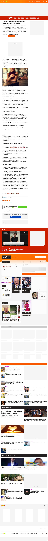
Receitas (6, 393)
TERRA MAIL (31, 1)
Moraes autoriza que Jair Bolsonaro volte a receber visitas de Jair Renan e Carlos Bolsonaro (12, 443)
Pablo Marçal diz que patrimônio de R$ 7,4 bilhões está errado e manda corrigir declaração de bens (12, 468)
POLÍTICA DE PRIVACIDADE (32, 533)
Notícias (10, 203)
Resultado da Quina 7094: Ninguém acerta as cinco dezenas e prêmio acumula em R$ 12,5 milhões (14, 498)
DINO (6, 203)
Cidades (2, 482)
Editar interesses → (43, 261)
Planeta (30, 393)
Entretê (31, 489)
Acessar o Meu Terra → (15, 257)
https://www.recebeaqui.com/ (13, 193)
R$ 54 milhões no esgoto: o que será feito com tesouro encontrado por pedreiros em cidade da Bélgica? (14, 491)
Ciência (6, 386)
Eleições (2, 466)
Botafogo (6, 373)
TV (29, 386)
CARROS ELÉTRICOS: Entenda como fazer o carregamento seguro (37, 443)
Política (2, 409)
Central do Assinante (37, 1)
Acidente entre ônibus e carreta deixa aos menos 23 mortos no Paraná (11, 484)
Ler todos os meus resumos (34, 273)
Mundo (7, 489)
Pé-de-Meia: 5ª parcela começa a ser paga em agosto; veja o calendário (34, 468)
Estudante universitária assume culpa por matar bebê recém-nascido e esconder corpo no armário (35, 420)
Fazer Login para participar (15, 216)
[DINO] (5, 197)
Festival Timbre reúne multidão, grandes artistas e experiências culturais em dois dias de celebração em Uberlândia (38, 491)
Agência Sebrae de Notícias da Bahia (17, 147)
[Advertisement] (31, 450)
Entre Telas (7, 366)
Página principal (5, 1)
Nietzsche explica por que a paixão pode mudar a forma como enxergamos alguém (11, 435)
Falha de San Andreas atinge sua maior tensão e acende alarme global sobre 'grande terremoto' (14, 449)
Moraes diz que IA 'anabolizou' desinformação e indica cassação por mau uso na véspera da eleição (11, 414)
